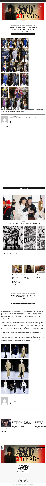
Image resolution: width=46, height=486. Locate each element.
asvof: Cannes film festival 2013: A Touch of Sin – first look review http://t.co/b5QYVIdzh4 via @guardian (18, 424)
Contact (26, 476)
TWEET (25, 303)
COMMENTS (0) (15, 303)
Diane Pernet (26, 31)
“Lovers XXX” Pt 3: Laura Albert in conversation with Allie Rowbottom (23, 192)
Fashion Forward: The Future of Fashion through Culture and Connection (24, 223)
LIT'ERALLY (24, 191)
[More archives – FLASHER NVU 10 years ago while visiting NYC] (29, 269)
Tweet (34, 25)
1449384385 (4, 267)
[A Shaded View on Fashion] (23, 11)
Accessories (13, 25)
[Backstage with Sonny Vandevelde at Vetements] (6, 423)
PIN (28, 303)
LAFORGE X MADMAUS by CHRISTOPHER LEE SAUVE (28, 423)
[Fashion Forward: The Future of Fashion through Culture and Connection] (24, 207)
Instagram (30, 25)
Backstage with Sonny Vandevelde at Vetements (6, 430)
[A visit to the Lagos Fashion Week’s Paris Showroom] (40, 269)
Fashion (17, 25)
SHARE (21, 303)
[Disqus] (23, 144)
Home (19, 476)
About (22, 476)
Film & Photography (24, 25)
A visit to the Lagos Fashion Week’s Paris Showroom (40, 276)
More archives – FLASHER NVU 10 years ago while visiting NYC (28, 276)
